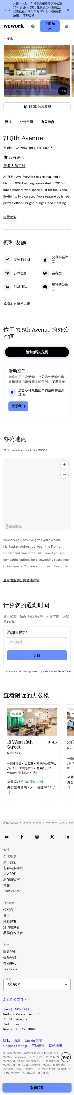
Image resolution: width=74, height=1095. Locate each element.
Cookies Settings (15, 1046)
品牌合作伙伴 (13, 933)
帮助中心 (9, 963)
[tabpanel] (37, 80)
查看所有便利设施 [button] (17, 303)
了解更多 (29, 15)
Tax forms (10, 969)
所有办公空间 (13, 999)
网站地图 (55, 1046)
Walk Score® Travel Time (57, 671)
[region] (37, 494)
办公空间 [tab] (26, 122)
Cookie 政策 (33, 1040)
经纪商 (8, 910)
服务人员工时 (14, 166)
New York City (55, 822)
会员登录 (9, 957)
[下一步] (9, 10)
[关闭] (68, 10)
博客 (6, 885)
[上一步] (5, 10)
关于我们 (9, 862)
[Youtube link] (7, 837)
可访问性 (38, 1046)
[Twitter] (52, 837)
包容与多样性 (13, 868)
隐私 (6, 1040)
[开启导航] (67, 26)
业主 (6, 915)
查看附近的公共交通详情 (21, 580)
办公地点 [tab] (47, 122)
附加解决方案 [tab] (37, 352)
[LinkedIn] (67, 837)
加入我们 (9, 873)
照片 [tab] (8, 122)
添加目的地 (17, 632)
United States (32, 822)
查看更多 (9, 217)
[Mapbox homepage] (14, 526)
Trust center (12, 891)
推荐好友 (9, 921)
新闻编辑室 (11, 879)
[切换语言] (33, 26)
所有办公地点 (10, 822)
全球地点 (9, 856)
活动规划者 (11, 927)
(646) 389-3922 (16, 1009)
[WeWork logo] (13, 26)
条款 (17, 1040)
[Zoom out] (64, 475)
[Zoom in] (64, 464)
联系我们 (9, 952)
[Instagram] (37, 837)
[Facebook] (22, 837)
